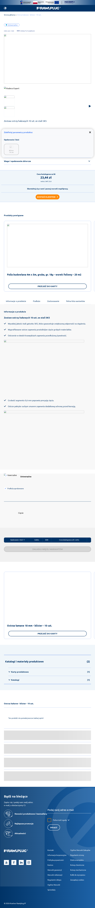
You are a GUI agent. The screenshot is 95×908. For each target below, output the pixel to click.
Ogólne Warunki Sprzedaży (54, 887)
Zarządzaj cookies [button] (77, 880)
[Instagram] (28, 862)
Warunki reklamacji (55, 875)
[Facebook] (13, 862)
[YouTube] (6, 862)
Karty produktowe (50, 671)
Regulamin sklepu (54, 880)
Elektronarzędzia (76, 860)
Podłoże (36, 301)
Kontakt (51, 850)
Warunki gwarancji (55, 870)
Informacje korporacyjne (57, 855)
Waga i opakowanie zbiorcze (17, 161)
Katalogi (50, 680)
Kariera (50, 865)
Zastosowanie (53, 301)
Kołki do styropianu (77, 875)
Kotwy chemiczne (77, 865)
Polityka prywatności (56, 860)
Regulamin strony (77, 855)
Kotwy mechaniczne (78, 870)
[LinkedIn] (21, 862)
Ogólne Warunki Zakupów (80, 850)
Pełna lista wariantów (75, 301)
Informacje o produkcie (16, 301)
